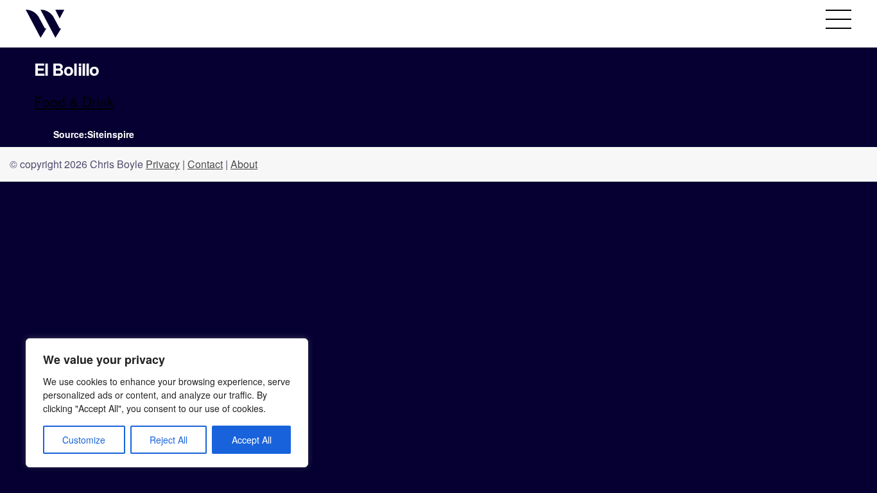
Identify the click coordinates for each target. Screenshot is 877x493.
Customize (83, 439)
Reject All (168, 439)
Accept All (252, 439)
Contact (205, 164)
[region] (167, 402)
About (243, 164)
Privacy (163, 164)
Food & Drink (74, 101)
